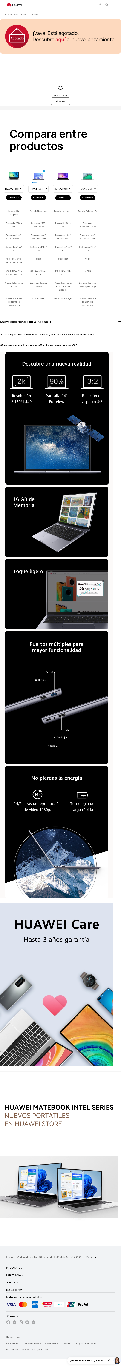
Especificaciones (29, 14)
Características (10, 14)
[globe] (7, 1337)
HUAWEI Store (14, 1275)
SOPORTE (12, 1282)
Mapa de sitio (12, 1343)
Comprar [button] (60, 101)
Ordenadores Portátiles (31, 1257)
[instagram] (21, 1322)
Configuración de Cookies (85, 1343)
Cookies (66, 1343)
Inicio (9, 1257)
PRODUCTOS (14, 1267)
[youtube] (27, 1322)
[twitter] (14, 1322)
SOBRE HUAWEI (15, 1289)
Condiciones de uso (30, 1343)
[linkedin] (33, 1322)
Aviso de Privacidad (50, 1343)
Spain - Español (16, 1337)
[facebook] (8, 1322)
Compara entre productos (48, 140)
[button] (100, 4)
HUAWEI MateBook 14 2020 (65, 1257)
